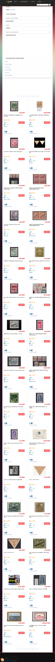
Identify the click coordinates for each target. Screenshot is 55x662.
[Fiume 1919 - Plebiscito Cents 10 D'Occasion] (14, 142)
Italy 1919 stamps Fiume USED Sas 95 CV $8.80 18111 (13, 516)
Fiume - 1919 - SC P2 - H (34, 479)
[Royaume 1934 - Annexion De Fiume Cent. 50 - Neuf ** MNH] (14, 434)
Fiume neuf (7, 67)
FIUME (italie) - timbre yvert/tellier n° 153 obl (13, 333)
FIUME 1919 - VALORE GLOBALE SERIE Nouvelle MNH (39, 298)
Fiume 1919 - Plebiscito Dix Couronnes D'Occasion (12, 225)
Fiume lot (7, 72)
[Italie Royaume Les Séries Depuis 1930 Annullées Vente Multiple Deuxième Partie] (14, 580)
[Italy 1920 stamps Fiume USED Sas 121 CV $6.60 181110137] (39, 252)
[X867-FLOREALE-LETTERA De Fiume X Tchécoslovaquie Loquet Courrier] (39, 434)
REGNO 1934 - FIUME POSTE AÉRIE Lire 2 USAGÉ (38, 407)
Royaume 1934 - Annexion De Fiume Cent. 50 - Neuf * (13, 443)
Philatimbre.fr (6, 658)
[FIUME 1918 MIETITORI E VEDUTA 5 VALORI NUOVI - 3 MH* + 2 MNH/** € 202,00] (39, 361)
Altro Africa (7, 199)
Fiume (6, 61)
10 (37, 96)
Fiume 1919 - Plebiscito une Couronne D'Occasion (14, 370)
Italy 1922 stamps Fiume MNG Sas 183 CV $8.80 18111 (39, 553)
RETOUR (13, 9)
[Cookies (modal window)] (2, 659)
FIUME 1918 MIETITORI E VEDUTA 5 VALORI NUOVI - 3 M (38, 371)
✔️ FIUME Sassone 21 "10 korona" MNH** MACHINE (37, 626)
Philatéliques (8, 636)
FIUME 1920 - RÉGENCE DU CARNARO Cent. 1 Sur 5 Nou (13, 115)
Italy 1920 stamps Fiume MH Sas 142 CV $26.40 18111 (13, 407)
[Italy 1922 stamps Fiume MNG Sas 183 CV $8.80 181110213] (39, 543)
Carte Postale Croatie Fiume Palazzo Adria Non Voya (13, 626)
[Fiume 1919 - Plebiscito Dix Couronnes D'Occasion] (14, 215)
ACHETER (21, 122)
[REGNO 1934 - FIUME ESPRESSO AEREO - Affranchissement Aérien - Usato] (40, 324)
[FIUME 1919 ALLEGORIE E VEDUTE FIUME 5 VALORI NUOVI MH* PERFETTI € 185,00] (14, 179)
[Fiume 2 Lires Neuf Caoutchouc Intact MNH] (39, 580)
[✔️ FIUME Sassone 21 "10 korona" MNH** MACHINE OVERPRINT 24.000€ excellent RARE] (39, 616)
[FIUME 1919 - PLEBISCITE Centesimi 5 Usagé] (14, 252)
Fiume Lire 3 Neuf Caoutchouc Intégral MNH (13, 479)
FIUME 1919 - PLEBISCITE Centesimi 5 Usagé (13, 261)
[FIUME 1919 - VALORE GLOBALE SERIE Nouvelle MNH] (40, 288)
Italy (31, 272)
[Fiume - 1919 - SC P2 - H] (40, 470)
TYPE (15, 1)
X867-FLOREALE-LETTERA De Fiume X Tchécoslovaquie (37, 443)
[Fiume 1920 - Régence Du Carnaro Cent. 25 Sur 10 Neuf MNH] (14, 288)
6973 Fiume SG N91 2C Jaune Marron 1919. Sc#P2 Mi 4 (39, 152)
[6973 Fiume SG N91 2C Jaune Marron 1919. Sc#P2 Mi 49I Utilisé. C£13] (39, 142)
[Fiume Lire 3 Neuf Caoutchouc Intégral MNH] (14, 470)
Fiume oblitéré (8, 69)
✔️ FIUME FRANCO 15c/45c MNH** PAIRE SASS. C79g (39, 115)
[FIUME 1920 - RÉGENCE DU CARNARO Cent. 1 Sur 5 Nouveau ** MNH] (14, 106)
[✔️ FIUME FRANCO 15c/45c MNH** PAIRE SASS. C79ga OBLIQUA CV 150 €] (40, 106)
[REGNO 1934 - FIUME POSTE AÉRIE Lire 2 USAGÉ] (39, 397)
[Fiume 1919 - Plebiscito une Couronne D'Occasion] (14, 361)
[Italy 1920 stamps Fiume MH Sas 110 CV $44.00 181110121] (40, 507)
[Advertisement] (27, 47)
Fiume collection (8, 75)
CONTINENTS (24, 1)
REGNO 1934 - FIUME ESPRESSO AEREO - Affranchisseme (38, 334)
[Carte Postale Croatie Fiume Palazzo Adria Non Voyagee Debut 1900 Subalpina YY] (14, 616)
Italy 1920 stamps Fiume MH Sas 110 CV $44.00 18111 (39, 516)
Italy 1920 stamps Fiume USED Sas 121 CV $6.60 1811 (39, 261)
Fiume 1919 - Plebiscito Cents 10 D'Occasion (13, 151)
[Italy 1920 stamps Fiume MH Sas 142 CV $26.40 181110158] (14, 397)
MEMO (39, 1)
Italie (6, 126)
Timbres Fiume (8, 64)
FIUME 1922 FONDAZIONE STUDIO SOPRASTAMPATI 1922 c (36, 188)
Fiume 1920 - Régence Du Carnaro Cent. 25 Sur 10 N (14, 298)
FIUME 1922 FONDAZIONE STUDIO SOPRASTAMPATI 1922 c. (36, 225)
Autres (6, 235)
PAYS (32, 1)
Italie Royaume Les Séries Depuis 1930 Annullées (14, 589)
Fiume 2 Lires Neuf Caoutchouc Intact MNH (38, 589)
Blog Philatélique (14, 660)
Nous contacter (7, 660)
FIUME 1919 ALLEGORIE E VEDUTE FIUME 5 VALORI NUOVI (13, 188)
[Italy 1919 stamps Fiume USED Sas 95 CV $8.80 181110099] (14, 507)
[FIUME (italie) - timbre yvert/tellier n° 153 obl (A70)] (14, 324)
